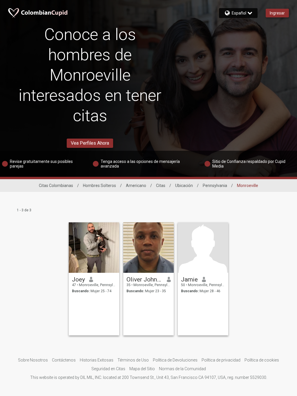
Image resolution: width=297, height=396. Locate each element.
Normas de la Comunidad (182, 368)
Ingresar (277, 13)
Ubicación (184, 185)
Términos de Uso (133, 360)
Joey (78, 279)
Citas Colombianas (56, 185)
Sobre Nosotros (33, 360)
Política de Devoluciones (175, 360)
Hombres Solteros (99, 185)
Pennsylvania (215, 185)
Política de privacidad (221, 360)
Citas (160, 185)
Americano (136, 185)
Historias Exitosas (96, 360)
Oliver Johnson (144, 279)
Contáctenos (64, 360)
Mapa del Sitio (142, 368)
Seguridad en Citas (108, 368)
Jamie (189, 279)
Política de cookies (262, 360)
